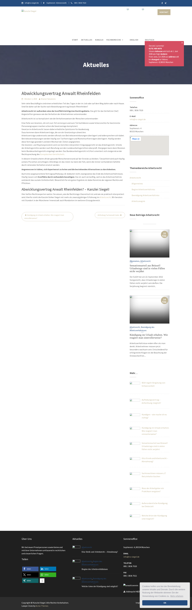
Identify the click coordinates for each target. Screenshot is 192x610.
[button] (30, 569)
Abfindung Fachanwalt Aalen (108, 215)
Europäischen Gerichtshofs (52, 154)
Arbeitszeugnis (138, 201)
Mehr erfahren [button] (176, 596)
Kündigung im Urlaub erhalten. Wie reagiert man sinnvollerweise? (44, 216)
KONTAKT (164, 12)
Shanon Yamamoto (48, 99)
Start (75, 40)
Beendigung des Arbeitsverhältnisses (94, 580)
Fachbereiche (113, 40)
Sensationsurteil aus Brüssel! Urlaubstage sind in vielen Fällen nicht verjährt (147, 268)
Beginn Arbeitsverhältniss (143, 189)
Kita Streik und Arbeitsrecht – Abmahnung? (100, 552)
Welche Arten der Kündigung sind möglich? (100, 586)
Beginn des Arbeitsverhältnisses (95, 569)
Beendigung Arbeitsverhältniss (145, 195)
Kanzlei (99, 40)
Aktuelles (86, 40)
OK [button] (165, 603)
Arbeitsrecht (105, 197)
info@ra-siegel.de (138, 119)
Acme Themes (42, 606)
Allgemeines (137, 183)
